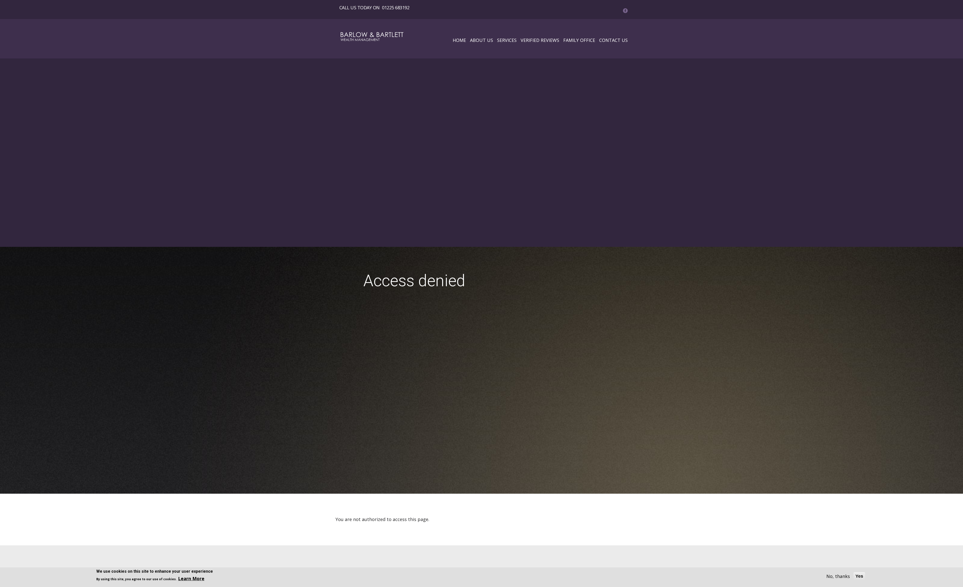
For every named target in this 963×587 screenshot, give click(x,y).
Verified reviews (540, 40)
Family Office (579, 40)
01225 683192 (395, 8)
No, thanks (838, 576)
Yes (859, 576)
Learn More (191, 578)
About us (481, 40)
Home (459, 40)
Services (507, 40)
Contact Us (613, 40)
